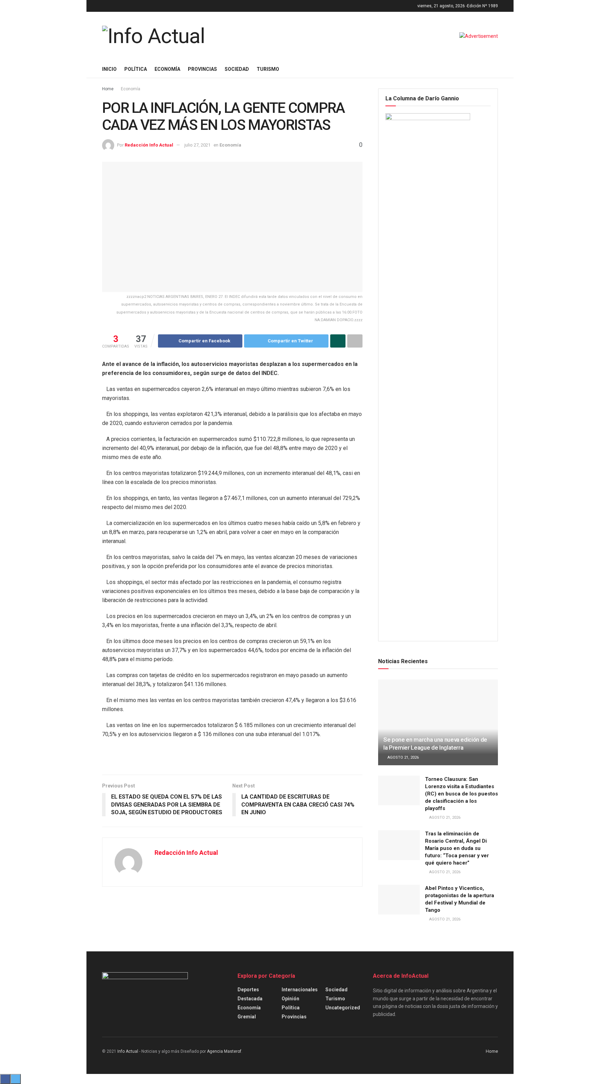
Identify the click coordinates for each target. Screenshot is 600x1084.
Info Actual (127, 1051)
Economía (167, 69)
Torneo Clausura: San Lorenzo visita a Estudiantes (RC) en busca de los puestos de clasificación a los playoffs (461, 793)
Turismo (268, 69)
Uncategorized (342, 1007)
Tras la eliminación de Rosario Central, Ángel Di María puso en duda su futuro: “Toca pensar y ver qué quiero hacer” (457, 848)
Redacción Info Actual (149, 145)
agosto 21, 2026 (402, 757)
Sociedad (237, 69)
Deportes (248, 989)
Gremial (247, 1016)
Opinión (290, 998)
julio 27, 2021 (197, 145)
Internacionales (300, 989)
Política (135, 69)
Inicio (109, 69)
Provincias (202, 69)
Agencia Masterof (224, 1051)
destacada (250, 998)
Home (108, 88)
